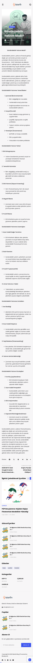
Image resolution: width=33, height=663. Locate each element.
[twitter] (14, 459)
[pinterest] (18, 459)
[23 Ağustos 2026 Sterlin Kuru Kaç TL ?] (5, 555)
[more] (30, 459)
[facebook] (9, 459)
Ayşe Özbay (10, 40)
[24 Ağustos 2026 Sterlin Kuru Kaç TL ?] (5, 530)
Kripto (4, 579)
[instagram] (7, 660)
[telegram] (22, 459)
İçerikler (12, 27)
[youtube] (13, 660)
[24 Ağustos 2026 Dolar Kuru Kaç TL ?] (5, 546)
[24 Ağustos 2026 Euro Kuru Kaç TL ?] (5, 538)
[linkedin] (27, 459)
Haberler (5, 584)
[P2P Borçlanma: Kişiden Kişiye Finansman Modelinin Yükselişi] (16, 493)
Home (5, 27)
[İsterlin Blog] (16, 4)
